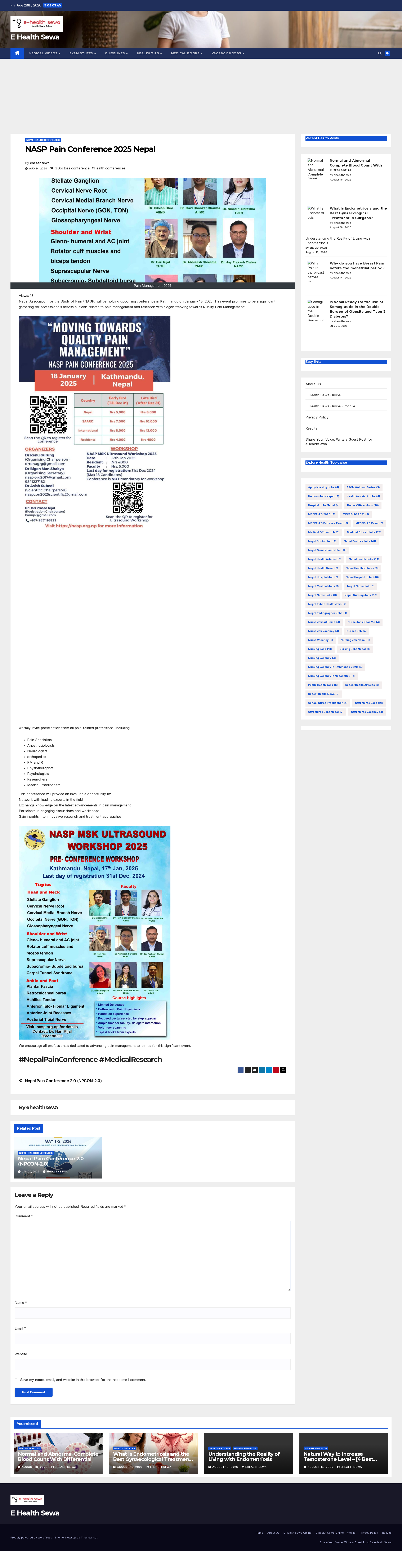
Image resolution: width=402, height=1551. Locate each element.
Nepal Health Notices (362, 568)
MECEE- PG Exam (369, 523)
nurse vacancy (320, 640)
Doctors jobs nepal (323, 496)
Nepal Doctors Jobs (360, 541)
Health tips (148, 53)
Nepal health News (323, 568)
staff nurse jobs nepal (326, 711)
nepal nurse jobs (322, 595)
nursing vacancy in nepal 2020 (331, 676)
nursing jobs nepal (355, 649)
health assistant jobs (363, 496)
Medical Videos (44, 53)
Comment (24, 1216)
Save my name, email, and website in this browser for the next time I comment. (83, 1380)
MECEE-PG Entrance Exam (328, 523)
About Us (313, 384)
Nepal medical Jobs (324, 586)
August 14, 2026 (321, 1466)
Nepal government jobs (327, 550)
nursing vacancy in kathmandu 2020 (335, 667)
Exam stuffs (82, 53)
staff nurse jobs (369, 702)
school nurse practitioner (328, 702)
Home (259, 1532)
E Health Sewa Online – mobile (336, 1532)
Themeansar (89, 1537)
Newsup (70, 1537)
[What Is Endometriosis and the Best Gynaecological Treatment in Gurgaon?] (315, 216)
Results (311, 428)
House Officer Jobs (363, 505)
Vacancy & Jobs (227, 53)
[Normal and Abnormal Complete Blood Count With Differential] (315, 168)
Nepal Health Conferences (43, 140)
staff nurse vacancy (367, 711)
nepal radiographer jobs (327, 613)
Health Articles (29, 1448)
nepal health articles (324, 559)
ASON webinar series (363, 487)
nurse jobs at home (324, 622)
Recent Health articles (362, 685)
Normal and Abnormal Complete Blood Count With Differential (356, 165)
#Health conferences (108, 168)
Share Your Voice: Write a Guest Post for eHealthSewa (356, 1542)
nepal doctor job (322, 541)
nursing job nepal (355, 640)
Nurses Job (357, 631)
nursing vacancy (322, 658)
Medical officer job (323, 532)
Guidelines (115, 53)
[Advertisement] (201, 90)
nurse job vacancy (323, 631)
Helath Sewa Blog (245, 1448)
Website (21, 1354)
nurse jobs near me (364, 622)
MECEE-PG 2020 (321, 514)
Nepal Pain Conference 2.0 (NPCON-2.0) (63, 1080)
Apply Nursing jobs (323, 487)
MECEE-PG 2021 (356, 514)
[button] (379, 53)
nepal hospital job (323, 577)
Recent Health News (323, 693)
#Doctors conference (72, 168)
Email (20, 1328)
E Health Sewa (34, 37)
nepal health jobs (364, 559)
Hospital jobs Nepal (324, 505)
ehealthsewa (39, 163)
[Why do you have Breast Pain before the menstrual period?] (315, 271)
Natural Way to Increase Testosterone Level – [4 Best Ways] (338, 1459)
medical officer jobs (364, 532)
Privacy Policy (317, 417)
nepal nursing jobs (360, 595)
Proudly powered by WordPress (31, 1537)
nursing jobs (320, 649)
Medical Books (186, 53)
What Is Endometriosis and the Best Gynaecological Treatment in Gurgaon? (358, 213)
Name (21, 1303)
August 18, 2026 (35, 1466)
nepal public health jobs (327, 604)
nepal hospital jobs (362, 577)
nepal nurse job (360, 586)
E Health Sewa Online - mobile (330, 406)
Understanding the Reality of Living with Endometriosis (244, 1456)
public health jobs (323, 685)
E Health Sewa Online (323, 395)
